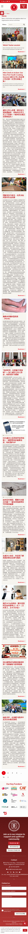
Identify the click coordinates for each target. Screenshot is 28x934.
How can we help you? (7, 896)
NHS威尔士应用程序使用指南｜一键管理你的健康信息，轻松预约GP (13, 440)
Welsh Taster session (11, 45)
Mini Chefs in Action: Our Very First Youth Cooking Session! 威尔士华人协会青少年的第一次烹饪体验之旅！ (13, 77)
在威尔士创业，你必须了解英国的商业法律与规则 (13, 557)
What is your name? (6, 885)
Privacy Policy (7, 911)
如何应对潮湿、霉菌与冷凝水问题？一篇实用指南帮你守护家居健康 (13, 502)
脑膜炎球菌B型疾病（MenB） (10, 317)
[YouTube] (7, 1)
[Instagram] (2, 1)
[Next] (8, 777)
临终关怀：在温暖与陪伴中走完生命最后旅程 (13, 718)
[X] (16, 872)
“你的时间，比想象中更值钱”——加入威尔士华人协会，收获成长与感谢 (13, 372)
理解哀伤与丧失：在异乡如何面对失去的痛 (13, 196)
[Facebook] (7, 872)
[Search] (24, 24)
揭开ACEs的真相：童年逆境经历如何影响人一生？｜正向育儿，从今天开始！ (14, 605)
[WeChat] (9, 1)
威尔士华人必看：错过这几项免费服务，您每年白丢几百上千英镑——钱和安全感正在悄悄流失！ (14, 113)
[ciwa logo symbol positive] (14, 7)
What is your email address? (8, 891)
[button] (2, 13)
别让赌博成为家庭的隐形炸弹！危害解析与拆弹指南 (13, 663)
